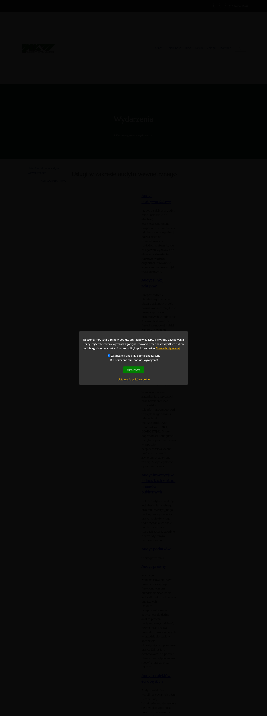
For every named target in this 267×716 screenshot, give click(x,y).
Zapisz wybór (134, 369)
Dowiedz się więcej (168, 348)
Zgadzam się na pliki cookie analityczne (135, 355)
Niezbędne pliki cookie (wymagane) (135, 360)
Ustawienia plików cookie (134, 379)
